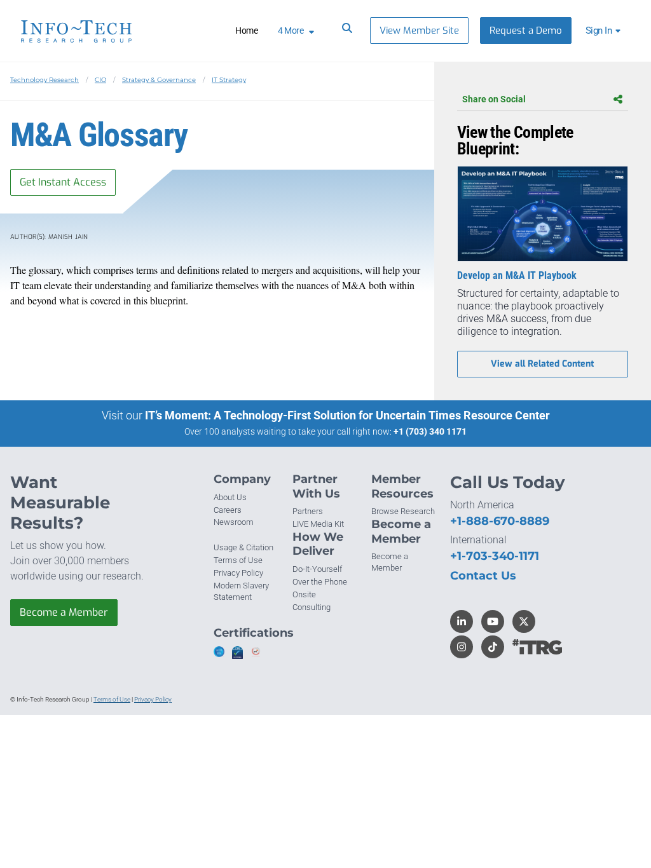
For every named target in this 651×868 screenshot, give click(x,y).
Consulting (311, 607)
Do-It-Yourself (317, 569)
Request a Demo (526, 30)
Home (246, 30)
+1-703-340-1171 (494, 556)
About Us (230, 497)
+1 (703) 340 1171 (430, 431)
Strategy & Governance (159, 80)
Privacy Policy (238, 573)
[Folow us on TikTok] (492, 646)
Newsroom (234, 522)
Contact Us (483, 576)
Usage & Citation (243, 547)
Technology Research (44, 80)
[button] (605, 30)
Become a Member (64, 612)
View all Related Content (542, 364)
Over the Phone (319, 582)
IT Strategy (229, 80)
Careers (228, 510)
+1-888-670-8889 (499, 521)
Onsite (304, 594)
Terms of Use (238, 560)
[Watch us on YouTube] (492, 621)
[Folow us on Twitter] (523, 621)
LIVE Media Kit (318, 524)
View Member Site (419, 30)
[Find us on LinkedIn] (461, 621)
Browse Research (403, 511)
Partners (307, 511)
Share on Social (494, 99)
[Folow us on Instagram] (461, 646)
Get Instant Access (63, 182)
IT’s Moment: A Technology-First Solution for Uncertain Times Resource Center (347, 415)
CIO (100, 80)
